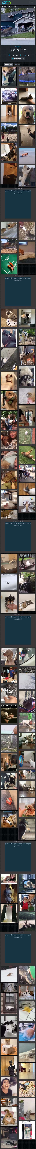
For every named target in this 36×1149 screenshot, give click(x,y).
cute (15, 103)
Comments (19, 59)
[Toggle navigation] (31, 2)
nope (33, 1040)
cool (18, 64)
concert (16, 1147)
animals (9, 64)
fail (32, 592)
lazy (32, 103)
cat (28, 239)
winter (15, 981)
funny (33, 145)
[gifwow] (6, 2)
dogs (28, 85)
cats (10, 85)
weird (5, 273)
